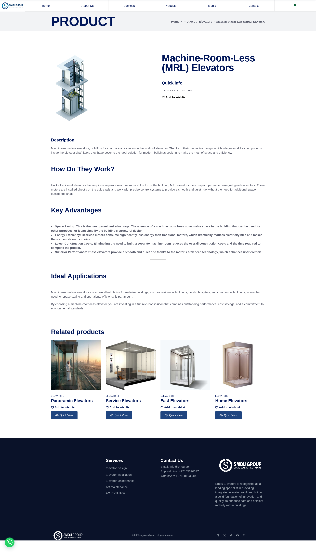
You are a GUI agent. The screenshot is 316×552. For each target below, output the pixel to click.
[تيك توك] (231, 535)
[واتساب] (244, 535)
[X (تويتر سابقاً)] (224, 535)
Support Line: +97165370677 (179, 471)
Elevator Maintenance (120, 481)
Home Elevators (231, 400)
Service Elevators (123, 400)
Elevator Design (116, 468)
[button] (174, 97)
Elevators (205, 21)
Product (189, 21)
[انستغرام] (218, 535)
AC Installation (115, 493)
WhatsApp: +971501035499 (178, 476)
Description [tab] (62, 140)
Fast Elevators (174, 400)
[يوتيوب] (237, 535)
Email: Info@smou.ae (174, 466)
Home (175, 21)
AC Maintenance (117, 487)
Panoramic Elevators (72, 400)
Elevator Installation (119, 474)
